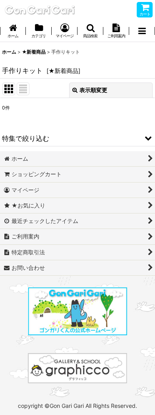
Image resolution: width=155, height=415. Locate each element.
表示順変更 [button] (93, 89)
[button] (90, 31)
